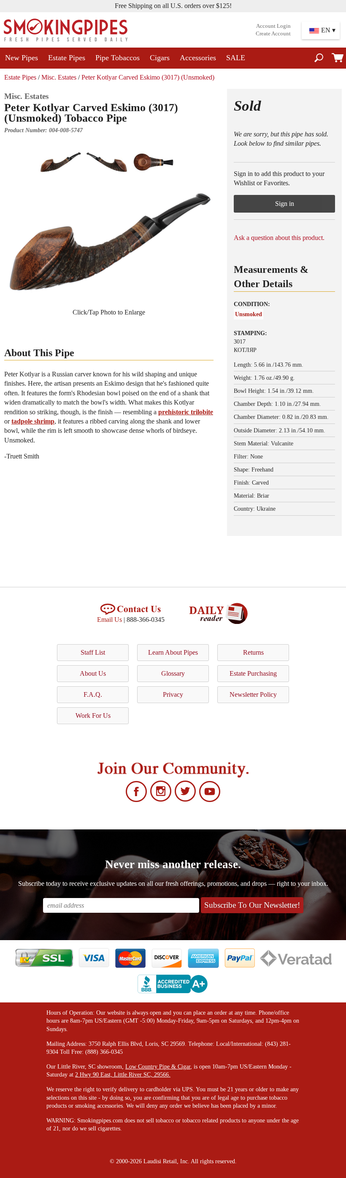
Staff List (93, 652)
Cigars (160, 57)
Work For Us (93, 715)
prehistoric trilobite (185, 412)
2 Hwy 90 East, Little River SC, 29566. (122, 1074)
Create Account (273, 34)
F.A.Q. (93, 694)
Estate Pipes (66, 57)
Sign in (284, 203)
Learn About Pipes (173, 652)
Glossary (173, 673)
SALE (235, 57)
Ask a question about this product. (279, 237)
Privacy (173, 694)
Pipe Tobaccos (117, 57)
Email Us (109, 619)
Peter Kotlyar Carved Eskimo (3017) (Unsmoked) (147, 77)
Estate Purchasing (253, 673)
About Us (93, 673)
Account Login (273, 26)
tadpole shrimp (32, 421)
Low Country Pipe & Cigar (157, 1066)
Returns (253, 652)
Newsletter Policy (253, 694)
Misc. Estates (58, 77)
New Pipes (21, 57)
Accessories (198, 57)
